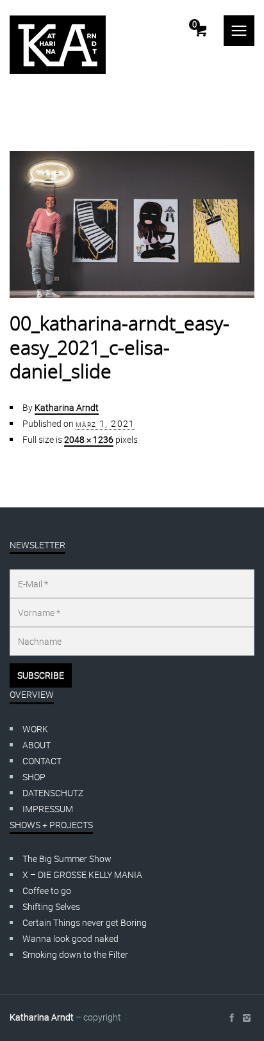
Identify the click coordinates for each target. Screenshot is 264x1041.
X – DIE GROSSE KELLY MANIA (82, 874)
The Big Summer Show (66, 858)
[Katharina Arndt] (58, 44)
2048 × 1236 (88, 439)
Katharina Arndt (67, 407)
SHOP (33, 777)
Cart (194, 24)
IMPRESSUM (47, 809)
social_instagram (246, 1018)
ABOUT (36, 745)
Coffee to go (46, 890)
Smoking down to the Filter (75, 954)
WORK (35, 729)
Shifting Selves (51, 906)
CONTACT (42, 761)
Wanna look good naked (70, 938)
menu (239, 30)
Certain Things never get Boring (84, 922)
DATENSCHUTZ (52, 793)
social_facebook (231, 1018)
